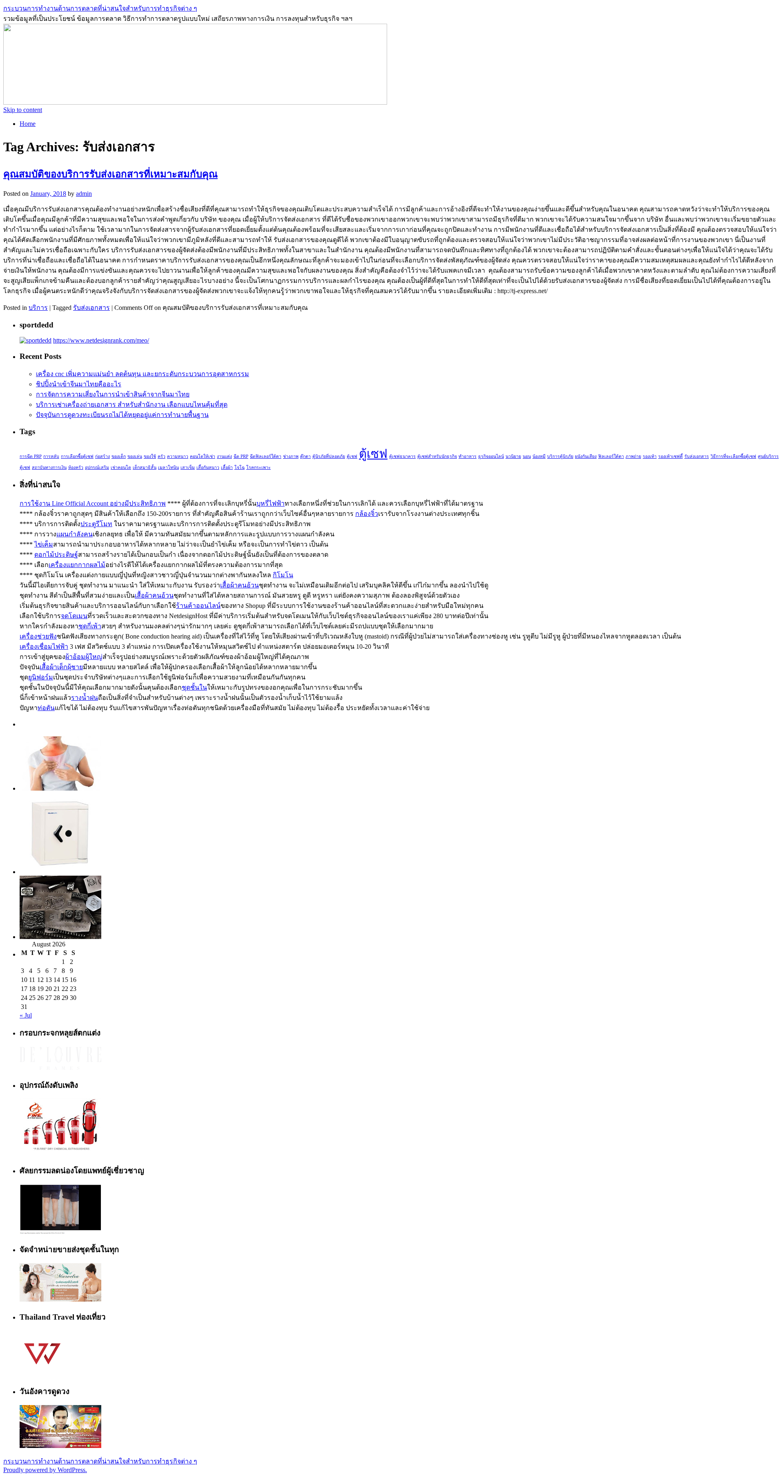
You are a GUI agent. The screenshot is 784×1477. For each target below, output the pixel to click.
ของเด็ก (118, 456)
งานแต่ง (224, 456)
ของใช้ (150, 456)
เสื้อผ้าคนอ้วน (239, 585)
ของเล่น (134, 456)
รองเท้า (650, 456)
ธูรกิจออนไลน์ (491, 456)
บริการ (38, 307)
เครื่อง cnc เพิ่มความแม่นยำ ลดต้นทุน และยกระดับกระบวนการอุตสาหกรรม (142, 373)
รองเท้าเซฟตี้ (670, 456)
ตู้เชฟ (352, 456)
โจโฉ (239, 467)
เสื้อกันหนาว (207, 467)
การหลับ (51, 456)
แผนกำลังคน (74, 534)
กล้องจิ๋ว (366, 513)
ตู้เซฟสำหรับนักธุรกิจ (437, 456)
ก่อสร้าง (102, 456)
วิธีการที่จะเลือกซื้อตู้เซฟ (733, 456)
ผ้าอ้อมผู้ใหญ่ (83, 656)
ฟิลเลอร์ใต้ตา (611, 456)
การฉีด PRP (31, 456)
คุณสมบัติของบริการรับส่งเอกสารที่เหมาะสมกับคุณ (110, 174)
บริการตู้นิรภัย (560, 456)
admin (84, 193)
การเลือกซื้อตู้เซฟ (77, 456)
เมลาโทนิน (168, 467)
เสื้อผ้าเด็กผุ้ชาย (61, 666)
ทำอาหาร (468, 456)
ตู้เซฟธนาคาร (402, 456)
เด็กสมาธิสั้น (144, 467)
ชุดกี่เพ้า (89, 626)
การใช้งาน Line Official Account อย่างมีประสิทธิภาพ (93, 503)
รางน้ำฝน (84, 697)
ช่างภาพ (290, 456)
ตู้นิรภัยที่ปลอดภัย (328, 456)
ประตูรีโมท (96, 523)
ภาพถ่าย (633, 456)
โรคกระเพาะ (258, 467)
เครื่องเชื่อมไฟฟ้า (44, 646)
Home (28, 123)
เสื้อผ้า (227, 467)
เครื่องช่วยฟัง (38, 636)
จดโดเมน (74, 615)
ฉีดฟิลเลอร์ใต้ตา (265, 456)
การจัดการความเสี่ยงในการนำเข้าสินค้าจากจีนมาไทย (112, 394)
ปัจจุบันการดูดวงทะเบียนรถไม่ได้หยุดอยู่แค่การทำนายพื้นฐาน (122, 414)
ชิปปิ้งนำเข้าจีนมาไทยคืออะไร (78, 384)
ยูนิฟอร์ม (40, 677)
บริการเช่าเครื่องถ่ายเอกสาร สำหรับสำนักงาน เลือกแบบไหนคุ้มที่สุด (131, 404)
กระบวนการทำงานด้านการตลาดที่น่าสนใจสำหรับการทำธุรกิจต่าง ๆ (100, 8)
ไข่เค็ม (43, 544)
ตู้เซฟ (373, 453)
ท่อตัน (46, 707)
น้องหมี (539, 456)
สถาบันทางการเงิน (49, 467)
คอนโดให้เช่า (202, 456)
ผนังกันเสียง (586, 456)
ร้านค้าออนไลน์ (198, 605)
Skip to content (22, 109)
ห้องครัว (75, 467)
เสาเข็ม (187, 467)
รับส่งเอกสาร (91, 307)
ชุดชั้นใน (194, 687)
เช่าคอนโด (121, 467)
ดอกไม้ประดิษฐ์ (56, 554)
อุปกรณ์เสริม (97, 467)
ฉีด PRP (241, 456)
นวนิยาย (513, 456)
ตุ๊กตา (305, 456)
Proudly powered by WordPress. (45, 1469)
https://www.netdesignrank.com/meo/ (101, 340)
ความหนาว (177, 456)
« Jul (26, 1015)
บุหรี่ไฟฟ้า (270, 503)
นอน (527, 456)
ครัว (161, 456)
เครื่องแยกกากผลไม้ (77, 564)
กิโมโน (283, 575)
